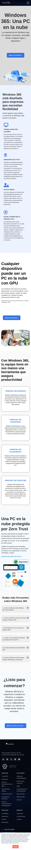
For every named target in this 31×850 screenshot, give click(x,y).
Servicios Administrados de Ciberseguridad (6, 803)
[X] (11, 759)
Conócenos (20, 813)
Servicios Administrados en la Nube (7, 784)
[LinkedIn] (3, 759)
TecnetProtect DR (7, 794)
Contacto (19, 819)
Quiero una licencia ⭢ (15, 55)
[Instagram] (15, 759)
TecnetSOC (5, 776)
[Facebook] (7, 759)
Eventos (4, 819)
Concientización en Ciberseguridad (22, 790)
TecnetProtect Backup (6, 790)
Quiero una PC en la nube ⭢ (15, 725)
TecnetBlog (5, 813)
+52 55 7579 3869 (9, 829)
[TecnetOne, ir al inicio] (5, 3)
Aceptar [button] (15, 846)
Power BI (19, 800)
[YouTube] (19, 759)
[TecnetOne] (15, 746)
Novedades (5, 822)
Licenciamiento (21, 816)
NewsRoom (5, 816)
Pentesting (5, 779)
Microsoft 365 (21, 794)
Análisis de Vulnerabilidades (21, 777)
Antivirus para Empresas (20, 782)
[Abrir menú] (28, 2)
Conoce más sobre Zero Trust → (12, 556)
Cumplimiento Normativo (5, 797)
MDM (18, 786)
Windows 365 (20, 797)
